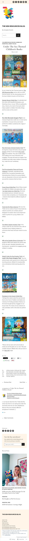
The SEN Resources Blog (13, 26)
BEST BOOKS (5, 487)
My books (4, 489)
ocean (23, 371)
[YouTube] (23, 2)
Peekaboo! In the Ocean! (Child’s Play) (12, 296)
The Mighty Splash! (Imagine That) (11, 224)
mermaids (16, 371)
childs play (16, 370)
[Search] (18, 35)
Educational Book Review (14, 487)
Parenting (5, 43)
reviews (15, 373)
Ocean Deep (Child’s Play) (9, 187)
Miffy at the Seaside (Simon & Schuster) (12, 240)
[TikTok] (18, 2)
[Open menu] (3, 2)
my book (24, 487)
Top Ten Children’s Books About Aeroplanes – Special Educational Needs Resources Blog (16, 395)
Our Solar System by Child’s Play (10, 191)
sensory (4, 151)
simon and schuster (18, 374)
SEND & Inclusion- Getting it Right (12, 504)
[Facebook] (13, 2)
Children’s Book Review (8, 42)
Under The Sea (12, 43)
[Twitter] (26, 2)
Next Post (22, 382)
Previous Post (7, 382)
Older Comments (7, 418)
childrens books (10, 370)
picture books (9, 373)
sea (18, 373)
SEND (9, 502)
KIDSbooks (19, 42)
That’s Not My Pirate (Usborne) (10, 207)
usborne (13, 376)
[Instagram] (16, 2)
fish (20, 370)
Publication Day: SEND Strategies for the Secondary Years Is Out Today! (13, 492)
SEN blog (21, 373)
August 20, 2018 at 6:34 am (13, 398)
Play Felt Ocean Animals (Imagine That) (12, 148)
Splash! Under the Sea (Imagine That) (12, 256)
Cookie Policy (8, 534)
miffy (20, 371)
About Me (7, 350)
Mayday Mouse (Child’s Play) (9, 100)
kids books (11, 371)
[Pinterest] (21, 2)
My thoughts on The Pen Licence (11, 499)
